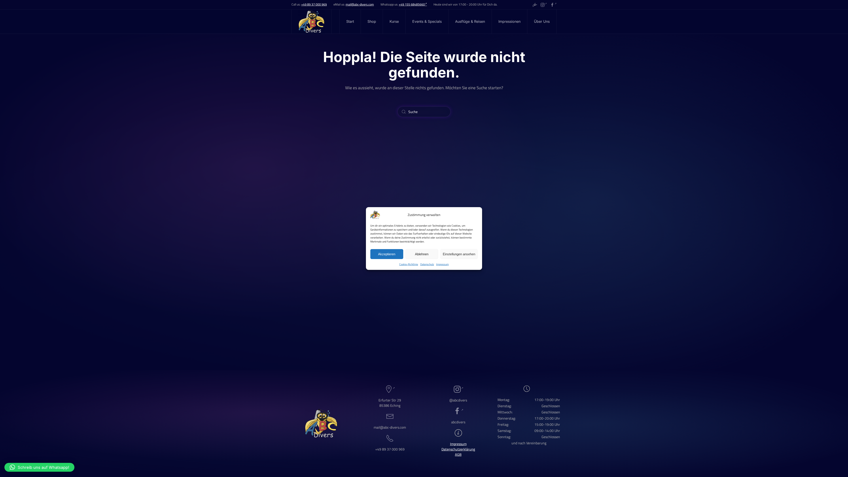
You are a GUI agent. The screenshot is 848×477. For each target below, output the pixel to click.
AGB (458, 454)
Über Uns (542, 21)
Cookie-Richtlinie (408, 264)
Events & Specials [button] (427, 21)
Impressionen (509, 21)
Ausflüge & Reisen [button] (470, 21)
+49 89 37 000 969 (314, 4)
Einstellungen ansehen (459, 254)
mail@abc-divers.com (360, 4)
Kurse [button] (394, 21)
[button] (39, 467)
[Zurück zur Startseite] (312, 21)
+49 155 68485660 (412, 4)
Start (350, 21)
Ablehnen (421, 254)
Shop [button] (371, 21)
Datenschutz (427, 264)
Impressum (442, 264)
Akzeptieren (386, 254)
